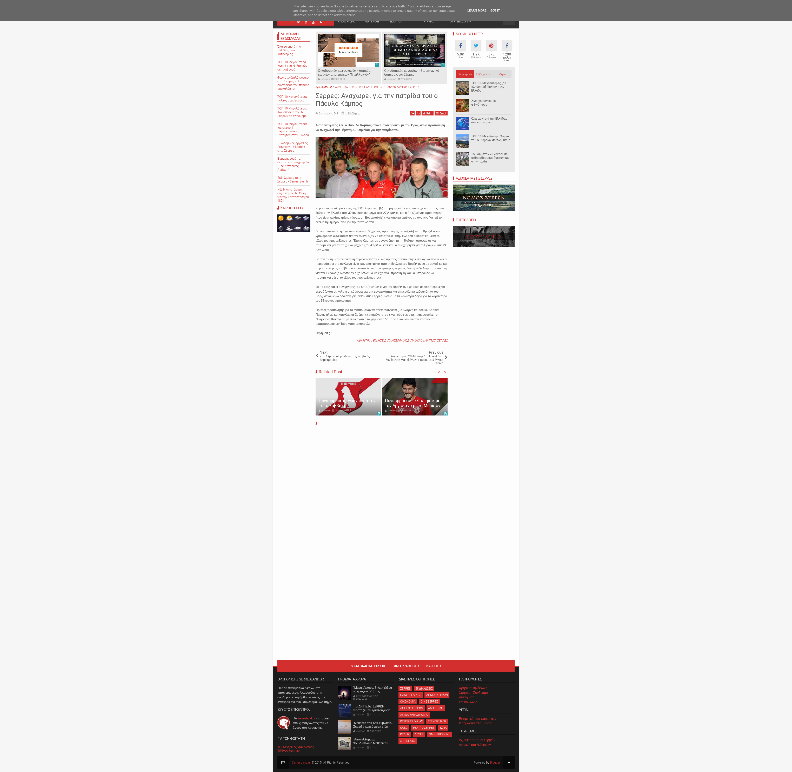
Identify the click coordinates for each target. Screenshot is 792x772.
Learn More (476, 10)
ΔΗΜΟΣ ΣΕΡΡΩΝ (437, 695)
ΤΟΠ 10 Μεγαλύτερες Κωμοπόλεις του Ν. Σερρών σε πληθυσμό (292, 112)
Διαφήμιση (466, 697)
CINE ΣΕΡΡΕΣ (429, 701)
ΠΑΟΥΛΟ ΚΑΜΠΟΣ (422, 340)
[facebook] (291, 22)
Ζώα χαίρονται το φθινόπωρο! (483, 102)
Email (443, 113)
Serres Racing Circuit (368, 666)
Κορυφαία (465, 74)
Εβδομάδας (483, 74)
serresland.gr (306, 718)
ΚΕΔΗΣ (404, 734)
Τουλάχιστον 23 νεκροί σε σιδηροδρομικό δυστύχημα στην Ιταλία (490, 157)
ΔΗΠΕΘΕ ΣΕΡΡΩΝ (411, 708)
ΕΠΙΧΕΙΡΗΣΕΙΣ (437, 721)
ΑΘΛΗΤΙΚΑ (364, 340)
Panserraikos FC (405, 666)
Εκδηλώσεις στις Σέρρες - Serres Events (293, 179)
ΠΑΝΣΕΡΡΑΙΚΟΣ (398, 340)
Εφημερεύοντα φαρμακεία (477, 718)
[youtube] (313, 22)
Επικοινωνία (468, 702)
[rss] (320, 22)
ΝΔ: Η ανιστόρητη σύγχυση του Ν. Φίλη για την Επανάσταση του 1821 (293, 195)
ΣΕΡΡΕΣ (442, 340)
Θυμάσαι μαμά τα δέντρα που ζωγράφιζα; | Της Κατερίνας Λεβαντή (293, 164)
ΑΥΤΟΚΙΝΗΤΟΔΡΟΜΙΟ (414, 714)
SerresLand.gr (301, 762)
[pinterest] (306, 22)
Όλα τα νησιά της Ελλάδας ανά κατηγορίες (489, 120)
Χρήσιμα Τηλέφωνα (473, 688)
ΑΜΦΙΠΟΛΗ (435, 708)
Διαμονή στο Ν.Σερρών (475, 744)
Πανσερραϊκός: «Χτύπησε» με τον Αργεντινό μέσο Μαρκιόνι (347, 403)
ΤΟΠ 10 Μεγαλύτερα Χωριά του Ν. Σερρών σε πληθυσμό (490, 138)
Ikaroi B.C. (433, 666)
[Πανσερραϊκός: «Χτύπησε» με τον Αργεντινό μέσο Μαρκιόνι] (348, 396)
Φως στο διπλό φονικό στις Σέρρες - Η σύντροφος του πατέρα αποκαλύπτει (293, 83)
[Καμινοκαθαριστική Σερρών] (414, 50)
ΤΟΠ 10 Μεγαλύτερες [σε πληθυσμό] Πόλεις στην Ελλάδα (488, 86)
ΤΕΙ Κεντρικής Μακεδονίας (295, 747)
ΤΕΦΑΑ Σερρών (288, 750)
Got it (495, 10)
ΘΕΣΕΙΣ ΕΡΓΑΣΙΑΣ (411, 721)
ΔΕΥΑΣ (419, 734)
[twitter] (298, 22)
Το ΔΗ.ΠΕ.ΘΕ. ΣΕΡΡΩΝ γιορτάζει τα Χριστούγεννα (371, 708)
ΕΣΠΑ (443, 727)
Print (429, 113)
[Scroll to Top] (509, 762)
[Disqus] (382, 485)
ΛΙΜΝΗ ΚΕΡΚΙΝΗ (439, 734)
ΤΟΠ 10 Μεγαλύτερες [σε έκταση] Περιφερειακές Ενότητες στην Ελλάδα (293, 129)
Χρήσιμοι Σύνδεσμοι (474, 692)
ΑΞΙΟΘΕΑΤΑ (407, 741)
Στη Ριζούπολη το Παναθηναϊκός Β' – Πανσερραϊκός (403, 400)
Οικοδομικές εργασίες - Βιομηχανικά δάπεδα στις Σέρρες (345, 72)
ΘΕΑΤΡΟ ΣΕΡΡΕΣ (423, 727)
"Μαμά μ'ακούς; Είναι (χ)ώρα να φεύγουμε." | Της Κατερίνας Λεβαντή (372, 691)
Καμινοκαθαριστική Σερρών (405, 71)
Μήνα (502, 74)
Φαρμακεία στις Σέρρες (476, 723)
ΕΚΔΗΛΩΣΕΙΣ (424, 688)
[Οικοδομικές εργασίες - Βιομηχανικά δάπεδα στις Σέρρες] (348, 50)
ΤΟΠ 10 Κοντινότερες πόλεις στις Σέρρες (292, 98)
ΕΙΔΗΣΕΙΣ (379, 340)
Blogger (495, 762)
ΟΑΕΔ (404, 727)
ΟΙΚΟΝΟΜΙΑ (408, 701)
